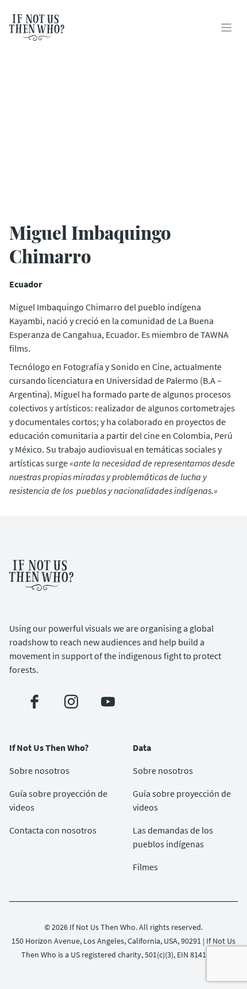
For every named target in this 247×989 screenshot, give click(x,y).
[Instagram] (71, 701)
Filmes (145, 867)
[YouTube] (108, 701)
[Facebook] (34, 701)
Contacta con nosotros (53, 830)
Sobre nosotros (39, 770)
